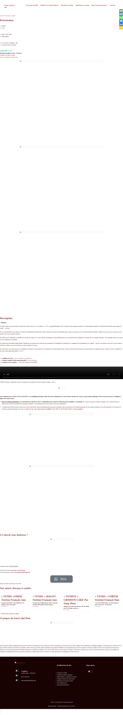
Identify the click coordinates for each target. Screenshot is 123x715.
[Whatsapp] (121, 17)
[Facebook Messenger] (121, 21)
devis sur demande (32, 360)
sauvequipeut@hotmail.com (22, 572)
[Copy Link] (121, 27)
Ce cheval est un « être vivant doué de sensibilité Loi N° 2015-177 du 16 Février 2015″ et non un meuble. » (54, 409)
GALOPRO (33, 362)
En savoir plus (4, 606)
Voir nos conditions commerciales (9, 57)
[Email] (121, 11)
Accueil (2, 15)
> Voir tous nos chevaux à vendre (9, 613)
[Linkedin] (121, 24)
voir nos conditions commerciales (22, 358)
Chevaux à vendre (10, 15)
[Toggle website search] (118, 5)
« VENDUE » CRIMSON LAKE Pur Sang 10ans (76, 600)
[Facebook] (121, 14)
